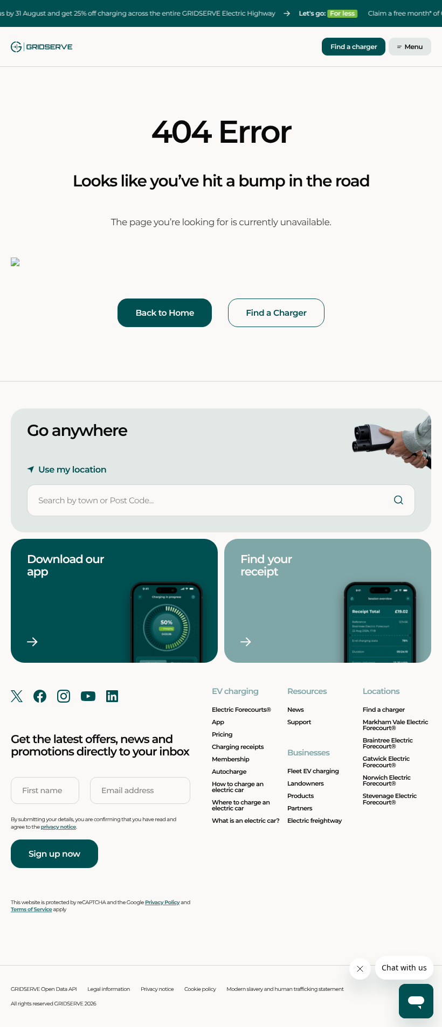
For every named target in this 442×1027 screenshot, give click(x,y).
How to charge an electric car (238, 787)
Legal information (108, 990)
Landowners (305, 783)
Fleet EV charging (313, 771)
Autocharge (229, 771)
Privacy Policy (162, 903)
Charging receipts (238, 747)
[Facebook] (39, 696)
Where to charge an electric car (241, 805)
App (218, 722)
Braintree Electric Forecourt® (388, 743)
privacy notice (58, 827)
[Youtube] (88, 696)
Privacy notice (157, 990)
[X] (17, 696)
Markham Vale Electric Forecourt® (395, 725)
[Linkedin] (112, 696)
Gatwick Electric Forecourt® (386, 761)
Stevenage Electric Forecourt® (390, 799)
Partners (299, 808)
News (295, 709)
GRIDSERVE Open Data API (44, 990)
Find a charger (353, 47)
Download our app (65, 565)
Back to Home (164, 313)
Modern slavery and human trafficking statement (284, 990)
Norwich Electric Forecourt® (387, 780)
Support (299, 722)
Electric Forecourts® (241, 709)
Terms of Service (31, 910)
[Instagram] (63, 696)
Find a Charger (276, 313)
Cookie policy (200, 990)
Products (300, 796)
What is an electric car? (245, 820)
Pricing (222, 734)
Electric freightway (314, 820)
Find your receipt (267, 565)
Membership (230, 759)
